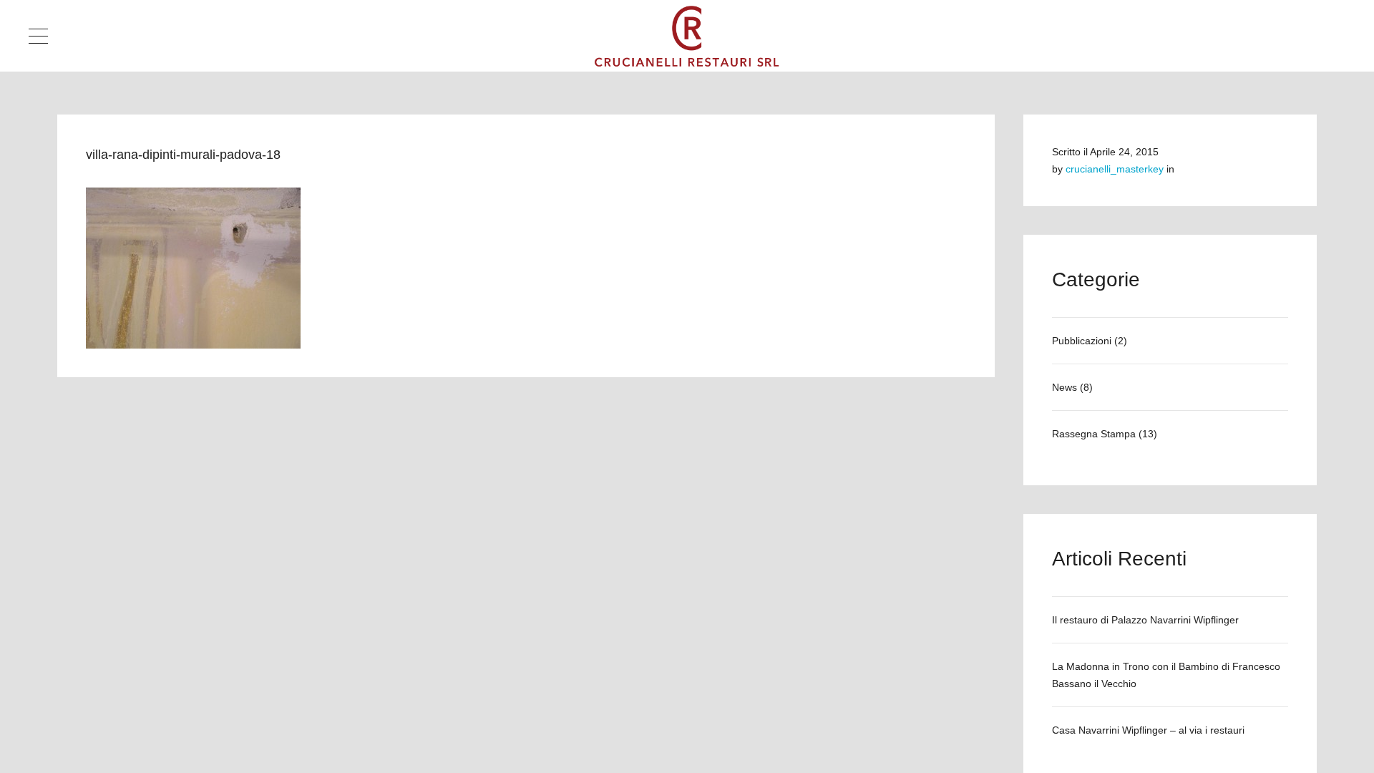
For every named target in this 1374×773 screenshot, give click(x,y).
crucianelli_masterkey (1115, 169)
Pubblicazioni (1081, 340)
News (1064, 387)
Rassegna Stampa (1094, 433)
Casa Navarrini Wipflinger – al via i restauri (1148, 730)
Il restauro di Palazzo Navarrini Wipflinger (1145, 620)
